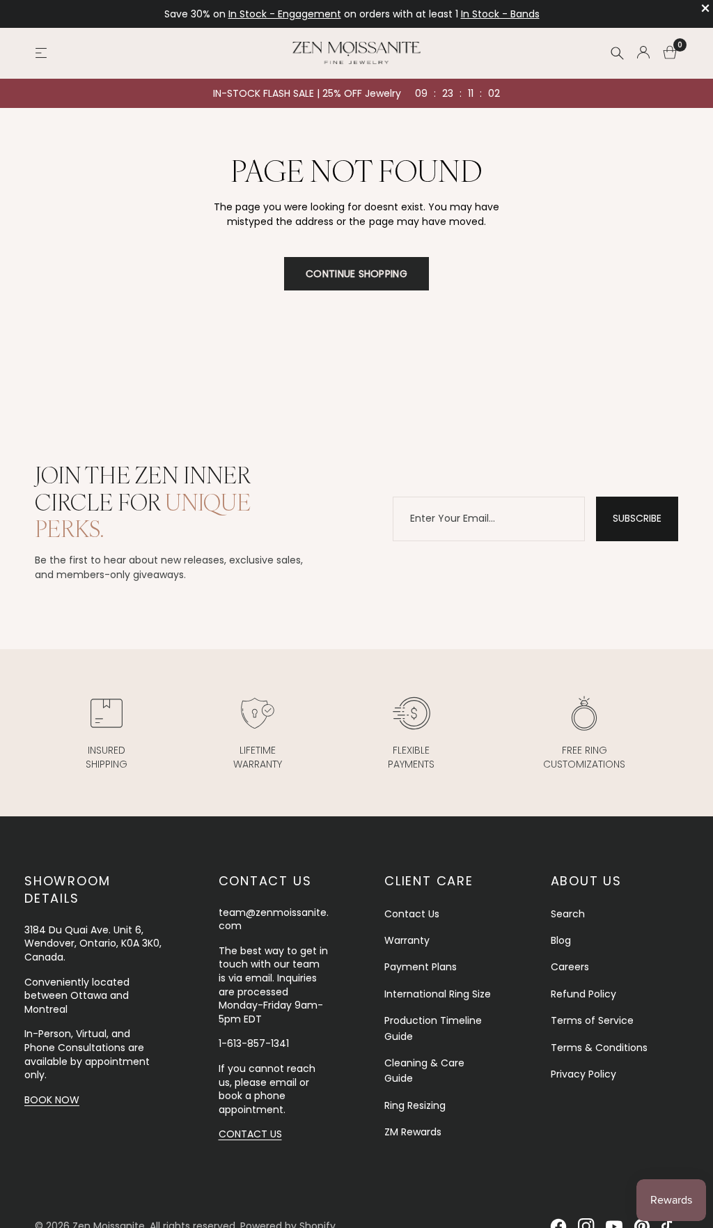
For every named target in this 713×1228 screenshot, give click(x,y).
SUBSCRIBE (637, 518)
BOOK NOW (51, 1100)
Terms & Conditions (599, 1048)
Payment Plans (420, 967)
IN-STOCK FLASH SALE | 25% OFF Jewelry (307, 93)
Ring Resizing (415, 1105)
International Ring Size (437, 994)
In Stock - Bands (500, 14)
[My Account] (643, 53)
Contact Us (411, 914)
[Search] (617, 53)
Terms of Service (592, 1020)
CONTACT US (250, 1134)
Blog (561, 940)
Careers (570, 967)
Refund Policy (583, 994)
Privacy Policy (583, 1074)
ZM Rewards (412, 1132)
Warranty (407, 940)
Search (568, 914)
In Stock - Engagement (284, 14)
